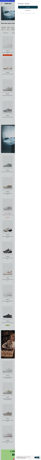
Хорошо (37, 457)
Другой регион (27, 10)
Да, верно (28, 7)
